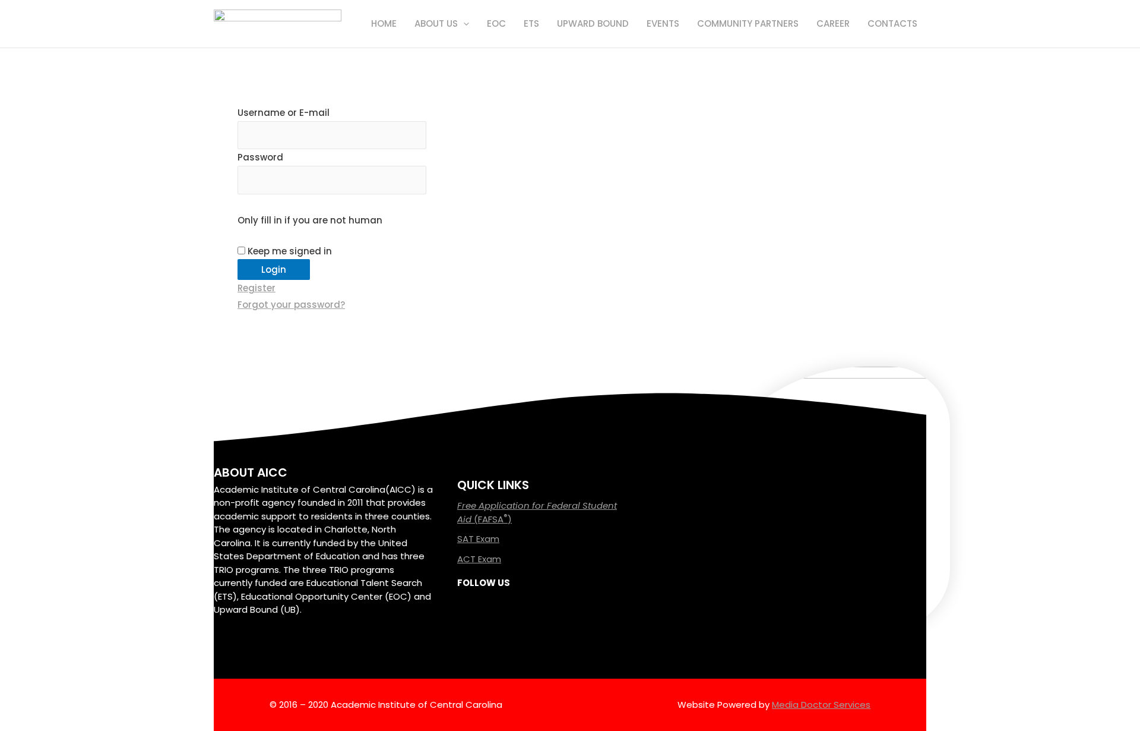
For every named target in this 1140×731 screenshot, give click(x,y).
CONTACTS (892, 23)
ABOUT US (436, 23)
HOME (384, 23)
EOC (496, 23)
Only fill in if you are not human (310, 220)
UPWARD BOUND (593, 23)
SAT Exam (478, 539)
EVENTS (663, 23)
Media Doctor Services (821, 704)
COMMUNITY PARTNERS (748, 23)
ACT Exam (479, 559)
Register (257, 288)
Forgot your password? (291, 304)
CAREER (833, 23)
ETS (531, 23)
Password (260, 157)
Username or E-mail (284, 112)
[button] (463, 24)
